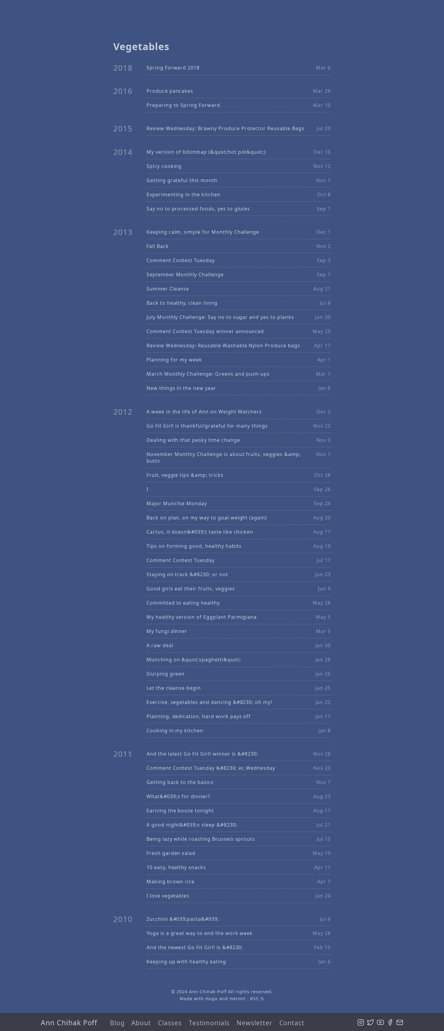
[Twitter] (370, 1022)
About (141, 1022)
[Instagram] (360, 1022)
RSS (255, 998)
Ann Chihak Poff (69, 1022)
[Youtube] (380, 1022)
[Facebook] (390, 1022)
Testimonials (209, 1022)
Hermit (238, 998)
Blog (117, 1022)
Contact (292, 1022)
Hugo (211, 998)
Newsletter (254, 1022)
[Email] (399, 1022)
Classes (170, 1022)
